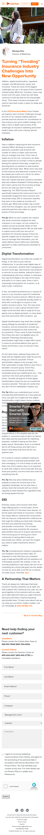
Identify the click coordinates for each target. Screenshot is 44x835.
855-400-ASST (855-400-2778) (16, 655)
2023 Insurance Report (17, 111)
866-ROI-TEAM (23, 828)
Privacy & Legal (22, 819)
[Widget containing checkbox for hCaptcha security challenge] (20, 786)
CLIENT (34, 4)
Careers (22, 824)
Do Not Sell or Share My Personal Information (22, 815)
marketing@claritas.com (24, 826)
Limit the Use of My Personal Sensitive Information (22, 817)
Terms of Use (22, 822)
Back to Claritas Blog (32, 615)
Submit (6, 796)
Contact (25, 4)
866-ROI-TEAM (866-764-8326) (16, 644)
